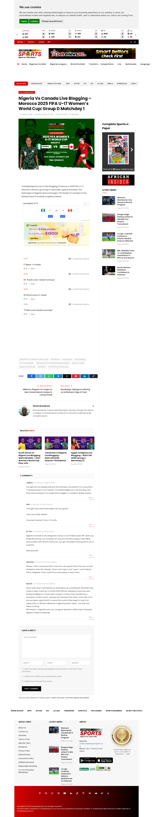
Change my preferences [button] (52, 21)
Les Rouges (67, 359)
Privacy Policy (24, 751)
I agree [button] (24, 21)
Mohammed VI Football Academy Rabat (53, 363)
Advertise (22, 735)
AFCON (76, 84)
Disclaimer (23, 747)
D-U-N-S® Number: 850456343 (26, 771)
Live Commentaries (26, 92)
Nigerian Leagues (58, 64)
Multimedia (130, 64)
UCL (85, 84)
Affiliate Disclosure (26, 762)
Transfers (93, 64)
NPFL (68, 84)
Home (24, 64)
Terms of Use (24, 739)
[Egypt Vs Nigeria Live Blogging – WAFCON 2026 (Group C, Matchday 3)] (82, 443)
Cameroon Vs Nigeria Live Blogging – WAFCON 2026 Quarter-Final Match (56, 457)
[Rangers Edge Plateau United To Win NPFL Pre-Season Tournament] (108, 217)
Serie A (110, 84)
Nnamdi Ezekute (41, 406)
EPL (92, 84)
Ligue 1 (134, 84)
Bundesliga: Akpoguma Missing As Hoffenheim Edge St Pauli (75, 390)
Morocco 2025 (78, 363)
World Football (78, 64)
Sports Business (114, 711)
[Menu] (18, 64)
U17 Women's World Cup (58, 367)
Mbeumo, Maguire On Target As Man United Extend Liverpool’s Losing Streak (37, 392)
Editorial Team (24, 743)
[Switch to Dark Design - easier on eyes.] (131, 42)
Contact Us (23, 731)
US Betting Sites (134, 711)
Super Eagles (36, 84)
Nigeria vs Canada (27, 367)
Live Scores (21, 84)
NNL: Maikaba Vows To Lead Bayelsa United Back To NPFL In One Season (125, 254)
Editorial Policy (24, 754)
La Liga (100, 84)
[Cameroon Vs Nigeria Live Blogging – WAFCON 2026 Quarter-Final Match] (56, 443)
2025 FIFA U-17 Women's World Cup (34, 359)
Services (31, 42)
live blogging (80, 359)
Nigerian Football (37, 64)
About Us (22, 728)
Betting (20, 42)
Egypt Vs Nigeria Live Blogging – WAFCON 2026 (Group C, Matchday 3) (81, 457)
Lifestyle (82, 711)
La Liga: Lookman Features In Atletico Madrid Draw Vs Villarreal (125, 237)
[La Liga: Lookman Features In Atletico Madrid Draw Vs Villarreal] (108, 236)
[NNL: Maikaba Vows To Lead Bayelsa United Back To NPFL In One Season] (108, 253)
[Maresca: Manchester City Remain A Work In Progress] (108, 200)
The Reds (42, 367)
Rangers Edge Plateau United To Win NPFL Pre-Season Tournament (125, 219)
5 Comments (62, 114)
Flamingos (55, 359)
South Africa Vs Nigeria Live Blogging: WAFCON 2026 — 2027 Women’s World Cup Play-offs (30, 458)
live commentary (27, 363)
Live (119, 64)
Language (145, 64)
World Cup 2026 (54, 84)
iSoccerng (96, 711)
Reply (91, 498)
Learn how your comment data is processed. (70, 697)
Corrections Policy (26, 758)
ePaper (41, 42)
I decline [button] (34, 21)
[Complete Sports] (30, 54)
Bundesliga (122, 84)
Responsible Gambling (28, 766)
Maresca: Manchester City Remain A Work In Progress (124, 201)
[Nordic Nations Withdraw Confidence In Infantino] (108, 270)
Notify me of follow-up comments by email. (43, 676)
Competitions (107, 64)
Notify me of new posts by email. (38, 681)
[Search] (135, 42)
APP (48, 42)
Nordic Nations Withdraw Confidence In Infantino (123, 271)
